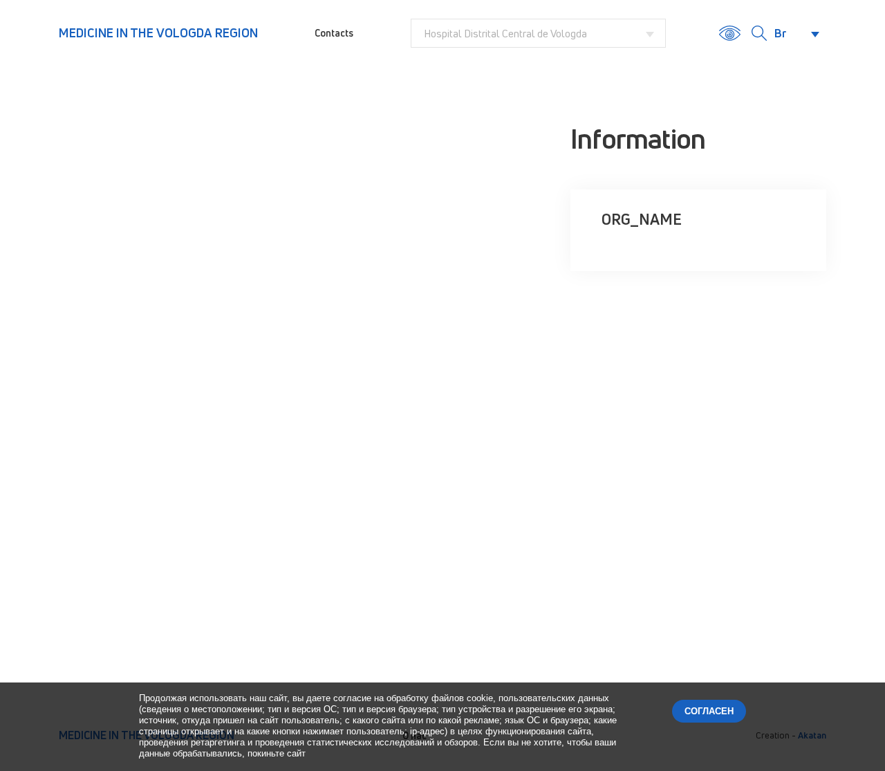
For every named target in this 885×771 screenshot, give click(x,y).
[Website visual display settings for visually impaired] (729, 33)
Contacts (334, 32)
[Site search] (759, 33)
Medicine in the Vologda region (158, 32)
